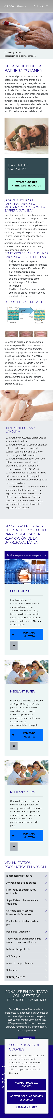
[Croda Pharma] (16, 6)
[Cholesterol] (26, 571)
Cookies (13, 1073)
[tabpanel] (26, 707)
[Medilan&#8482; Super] (26, 672)
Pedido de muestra (29, 634)
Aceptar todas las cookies (26, 1085)
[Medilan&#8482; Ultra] (26, 772)
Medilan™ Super (22, 691)
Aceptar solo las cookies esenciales (26, 1098)
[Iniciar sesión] (14, 645)
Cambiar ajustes (26, 1107)
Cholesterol (20, 591)
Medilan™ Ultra (22, 792)
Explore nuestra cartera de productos (26, 184)
